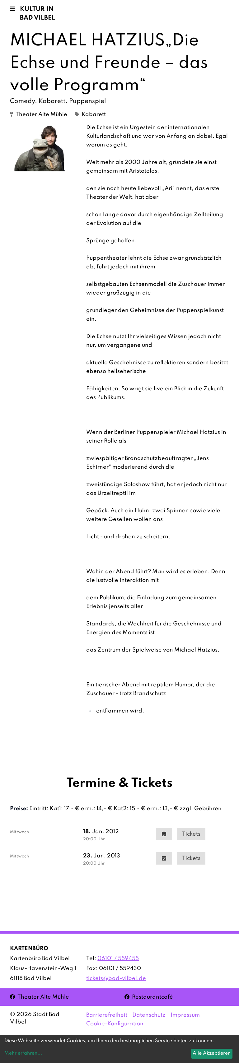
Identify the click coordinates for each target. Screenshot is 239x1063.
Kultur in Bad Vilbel (37, 13)
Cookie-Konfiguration (114, 1024)
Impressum (185, 1015)
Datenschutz (149, 1015)
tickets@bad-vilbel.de (116, 978)
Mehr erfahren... (23, 1053)
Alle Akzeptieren (212, 1053)
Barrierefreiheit (106, 1015)
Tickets (191, 834)
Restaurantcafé (148, 997)
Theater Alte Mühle (39, 997)
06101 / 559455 (118, 958)
